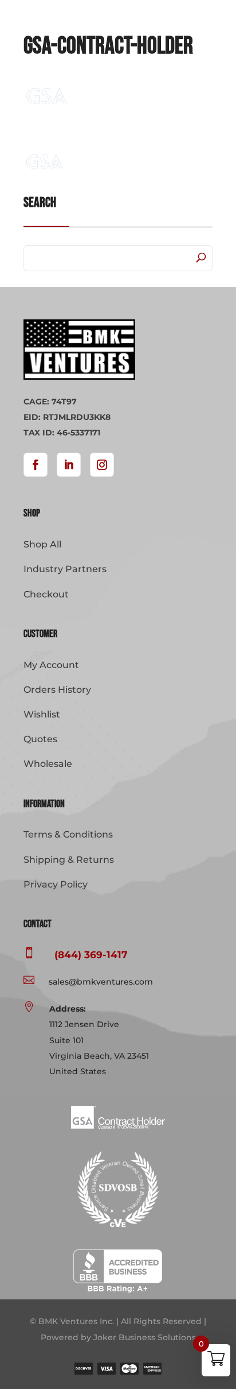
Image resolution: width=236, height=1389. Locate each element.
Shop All (42, 544)
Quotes (40, 739)
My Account (51, 664)
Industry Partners (65, 569)
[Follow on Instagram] (102, 465)
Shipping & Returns (68, 859)
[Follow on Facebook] (35, 465)
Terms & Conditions (68, 834)
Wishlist (41, 714)
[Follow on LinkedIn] (69, 465)
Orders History (57, 689)
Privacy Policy (55, 884)
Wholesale (47, 763)
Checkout (46, 594)
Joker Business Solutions (144, 1337)
